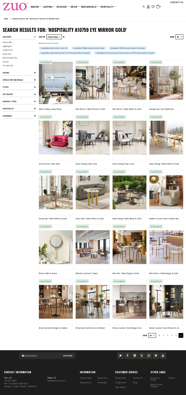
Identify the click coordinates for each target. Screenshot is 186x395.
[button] (153, 6)
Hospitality (102, 382)
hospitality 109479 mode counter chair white (127, 48)
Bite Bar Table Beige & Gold (125, 273)
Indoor (8, 42)
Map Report (120, 387)
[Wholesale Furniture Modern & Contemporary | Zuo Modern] (15, 6)
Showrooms (120, 378)
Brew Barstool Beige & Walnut (53, 327)
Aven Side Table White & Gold (89, 218)
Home (6, 18)
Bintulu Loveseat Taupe (87, 273)
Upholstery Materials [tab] (13, 80)
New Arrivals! (10, 58)
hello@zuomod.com (56, 380)
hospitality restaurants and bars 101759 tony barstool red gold (65, 53)
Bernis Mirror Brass (48, 273)
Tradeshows (120, 382)
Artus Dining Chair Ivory (123, 163)
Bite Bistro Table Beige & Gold (163, 273)
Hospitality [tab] (8, 108)
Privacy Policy (86, 378)
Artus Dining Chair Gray (86, 163)
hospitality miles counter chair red (54, 48)
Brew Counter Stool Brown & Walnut (166, 327)
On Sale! (8, 65)
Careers (171, 378)
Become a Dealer (155, 379)
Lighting (7, 46)
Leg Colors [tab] (8, 94)
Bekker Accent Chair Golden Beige (165, 218)
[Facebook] (127, 355)
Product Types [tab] (9, 101)
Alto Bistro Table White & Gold (126, 109)
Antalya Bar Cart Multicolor (161, 109)
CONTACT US (176, 2)
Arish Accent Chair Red (49, 163)
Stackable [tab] (7, 116)
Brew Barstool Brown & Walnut (90, 327)
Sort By (42, 37)
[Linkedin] (134, 355)
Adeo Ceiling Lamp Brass (50, 109)
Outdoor (8, 50)
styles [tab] (6, 87)
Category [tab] (7, 37)
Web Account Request (156, 385)
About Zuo (102, 378)
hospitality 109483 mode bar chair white (88, 48)
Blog (135, 382)
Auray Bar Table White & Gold (53, 218)
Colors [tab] (6, 73)
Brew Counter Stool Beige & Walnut (129, 327)
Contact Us (138, 378)
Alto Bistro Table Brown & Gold (90, 109)
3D (6, 61)
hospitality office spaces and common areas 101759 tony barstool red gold (125, 53)
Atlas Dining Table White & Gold (164, 163)
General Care (85, 382)
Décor (7, 54)
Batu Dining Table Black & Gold (126, 218)
